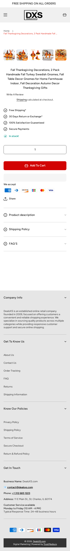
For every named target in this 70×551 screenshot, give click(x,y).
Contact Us (10, 362)
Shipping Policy (12, 430)
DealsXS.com (39, 541)
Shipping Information (15, 394)
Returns (8, 386)
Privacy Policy (11, 422)
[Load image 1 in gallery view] (9, 55)
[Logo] (35, 15)
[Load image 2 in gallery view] (22, 55)
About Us (9, 355)
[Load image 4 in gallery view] (47, 55)
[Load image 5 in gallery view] (60, 55)
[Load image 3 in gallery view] (35, 55)
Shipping (22, 99)
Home (7, 31)
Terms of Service (13, 437)
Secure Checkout (14, 445)
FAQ (6, 378)
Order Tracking (12, 370)
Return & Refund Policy (16, 453)
